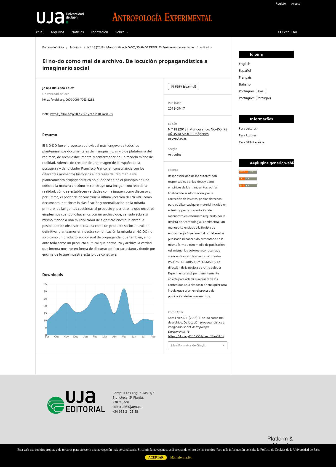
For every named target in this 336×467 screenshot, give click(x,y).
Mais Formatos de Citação (188, 345)
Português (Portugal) (255, 98)
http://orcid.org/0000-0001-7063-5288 (68, 99)
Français (245, 77)
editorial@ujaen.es (126, 406)
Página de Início (53, 47)
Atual (39, 32)
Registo (281, 3)
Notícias (78, 32)
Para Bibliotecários (251, 142)
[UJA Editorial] (77, 419)
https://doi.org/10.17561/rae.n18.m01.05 (81, 114)
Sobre (120, 32)
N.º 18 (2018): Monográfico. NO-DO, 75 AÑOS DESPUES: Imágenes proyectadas (140, 47)
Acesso (296, 3)
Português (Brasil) (253, 91)
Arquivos (57, 32)
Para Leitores (248, 128)
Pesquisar (289, 32)
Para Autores (247, 135)
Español (245, 70)
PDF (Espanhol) (185, 86)
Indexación (99, 32)
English (244, 63)
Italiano (245, 84)
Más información (181, 457)
